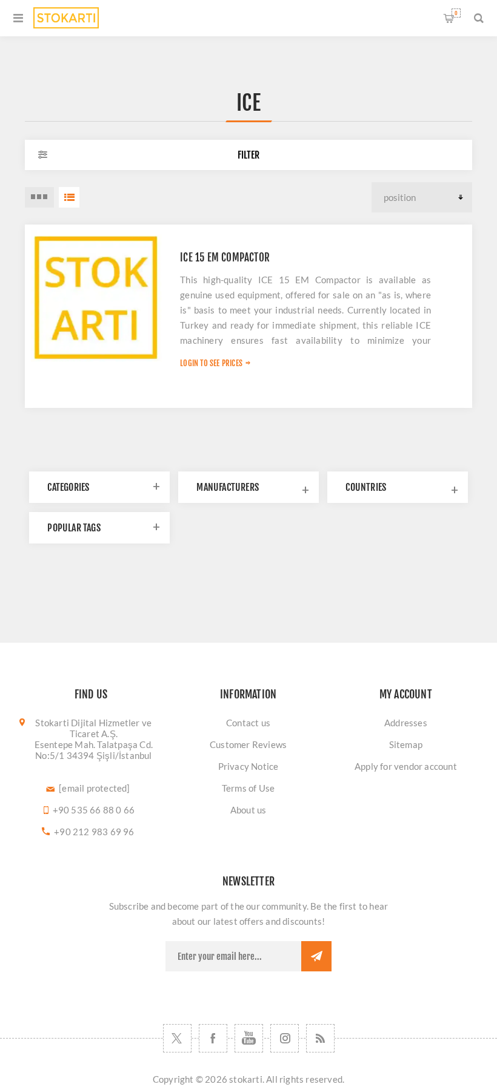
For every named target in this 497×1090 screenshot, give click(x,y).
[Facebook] (213, 1038)
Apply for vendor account (406, 766)
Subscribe (316, 956)
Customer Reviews (248, 744)
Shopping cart (456, 13)
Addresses (405, 722)
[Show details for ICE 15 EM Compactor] (96, 296)
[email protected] (94, 788)
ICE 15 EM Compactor (225, 257)
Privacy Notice (248, 766)
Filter (248, 155)
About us (248, 809)
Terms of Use (248, 788)
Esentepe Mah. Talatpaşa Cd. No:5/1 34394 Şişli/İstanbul (94, 750)
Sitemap (405, 744)
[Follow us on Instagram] (284, 1038)
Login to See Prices (211, 363)
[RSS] (320, 1038)
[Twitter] (177, 1038)
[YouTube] (249, 1038)
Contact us (248, 722)
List (69, 197)
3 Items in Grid (39, 197)
